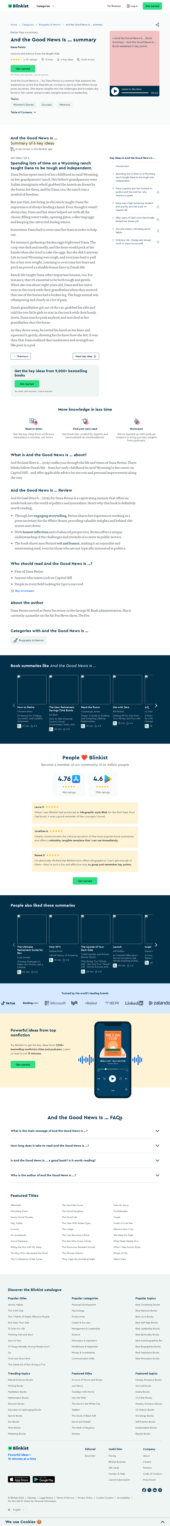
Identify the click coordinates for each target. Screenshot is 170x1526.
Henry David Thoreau (22, 1217)
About (146, 1455)
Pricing (112, 1455)
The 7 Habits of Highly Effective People (28, 1316)
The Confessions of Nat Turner (26, 1259)
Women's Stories (23, 104)
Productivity (78, 1316)
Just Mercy (77, 1385)
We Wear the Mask (123, 1235)
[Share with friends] (157, 25)
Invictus (15, 1229)
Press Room (149, 1479)
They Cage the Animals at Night (78, 1259)
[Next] (156, 705)
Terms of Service (65, 1497)
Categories (43, 6)
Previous (22, 356)
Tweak (116, 1217)
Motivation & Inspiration (84, 1340)
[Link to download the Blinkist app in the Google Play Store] (44, 1479)
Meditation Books (17, 1391)
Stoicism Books (16, 1403)
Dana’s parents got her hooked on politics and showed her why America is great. (134, 192)
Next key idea (84, 356)
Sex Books (13, 1421)
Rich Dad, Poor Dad (18, 1322)
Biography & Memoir (50, 24)
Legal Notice (46, 1497)
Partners (147, 1467)
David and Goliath (81, 1421)
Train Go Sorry (121, 1205)
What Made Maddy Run (125, 1241)
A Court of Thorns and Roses (87, 1379)
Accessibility (123, 1497)
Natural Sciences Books (20, 1379)
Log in (134, 5)
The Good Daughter (72, 1211)
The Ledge (67, 1229)
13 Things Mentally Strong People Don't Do (29, 1349)
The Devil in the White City (86, 1403)
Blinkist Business (117, 1461)
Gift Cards (114, 1467)
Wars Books (14, 1427)
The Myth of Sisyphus (83, 1427)
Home (14, 24)
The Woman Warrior (72, 1253)
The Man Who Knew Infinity (76, 1241)
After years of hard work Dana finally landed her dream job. (135, 219)
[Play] (115, 91)
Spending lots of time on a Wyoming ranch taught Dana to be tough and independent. (135, 177)
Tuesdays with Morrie (83, 1391)
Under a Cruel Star (123, 1223)
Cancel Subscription (119, 1479)
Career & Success (81, 1322)
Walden (76, 1409)
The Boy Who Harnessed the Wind (29, 1253)
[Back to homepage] (18, 6)
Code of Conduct (152, 1473)
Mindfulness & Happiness (85, 1346)
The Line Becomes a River (75, 1235)
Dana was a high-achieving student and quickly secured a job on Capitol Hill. (134, 207)
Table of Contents (21, 112)
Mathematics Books (18, 1397)
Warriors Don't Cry (123, 1229)
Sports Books (15, 1415)
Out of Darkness (19, 1241)
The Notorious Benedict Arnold (78, 1247)
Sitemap (31, 1497)
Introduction (122, 166)
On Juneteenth (18, 1235)
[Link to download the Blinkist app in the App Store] (19, 1479)
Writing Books (15, 1385)
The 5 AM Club (15, 1310)
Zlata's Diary (119, 1259)
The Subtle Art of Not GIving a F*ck (26, 1364)
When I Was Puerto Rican (126, 1247)
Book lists (90, 1455)
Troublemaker (120, 1211)
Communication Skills (83, 1358)
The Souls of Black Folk (84, 1415)
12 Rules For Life (16, 1328)
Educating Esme (19, 1211)
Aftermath (16, 1205)
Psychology (78, 1310)
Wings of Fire (120, 1253)
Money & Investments (83, 1352)
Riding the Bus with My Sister (26, 1247)
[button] (85, 1131)
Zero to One (14, 1340)
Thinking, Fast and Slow (20, 1334)
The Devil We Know (72, 1205)
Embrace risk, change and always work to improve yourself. (133, 241)
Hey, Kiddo (17, 1223)
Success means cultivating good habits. (133, 230)
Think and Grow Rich (19, 1358)
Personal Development (84, 1304)
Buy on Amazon (24, 590)
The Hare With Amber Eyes (76, 1223)
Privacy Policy (85, 1497)
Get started (152, 6)
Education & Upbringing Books (24, 1409)
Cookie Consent (104, 1497)
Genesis (76, 1433)
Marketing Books (17, 1433)
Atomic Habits (15, 1304)
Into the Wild (79, 1397)
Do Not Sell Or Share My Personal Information (32, 1501)
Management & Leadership (86, 1328)
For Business (114, 5)
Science (76, 1334)
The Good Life (69, 1217)
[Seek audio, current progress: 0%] (135, 92)
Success (47, 104)
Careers (147, 1461)
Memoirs (65, 104)
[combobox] (19, 1510)
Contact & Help (117, 1473)
